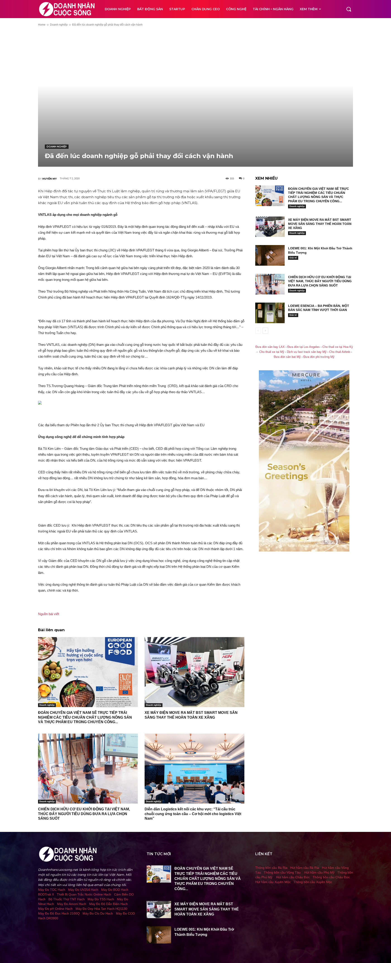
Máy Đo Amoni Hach (71, 904)
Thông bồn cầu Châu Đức (331, 877)
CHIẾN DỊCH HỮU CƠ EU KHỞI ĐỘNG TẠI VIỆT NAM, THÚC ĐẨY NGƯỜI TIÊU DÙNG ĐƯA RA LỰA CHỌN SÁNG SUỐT (84, 814)
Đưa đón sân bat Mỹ (287, 357)
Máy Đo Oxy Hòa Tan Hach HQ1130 (101, 908)
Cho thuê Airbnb (339, 352)
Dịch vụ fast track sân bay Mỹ (307, 352)
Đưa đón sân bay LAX (270, 347)
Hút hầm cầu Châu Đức (293, 877)
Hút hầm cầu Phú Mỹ (319, 872)
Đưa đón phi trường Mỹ (318, 357)
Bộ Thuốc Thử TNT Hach (66, 899)
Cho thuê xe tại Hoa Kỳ (337, 347)
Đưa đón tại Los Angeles (303, 347)
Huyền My (49, 178)
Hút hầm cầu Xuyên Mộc (273, 882)
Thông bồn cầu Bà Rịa (271, 867)
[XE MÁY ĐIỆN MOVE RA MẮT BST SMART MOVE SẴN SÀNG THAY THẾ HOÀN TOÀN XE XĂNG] (194, 672)
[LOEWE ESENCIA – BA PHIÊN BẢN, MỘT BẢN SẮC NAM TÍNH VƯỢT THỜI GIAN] (270, 313)
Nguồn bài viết (48, 614)
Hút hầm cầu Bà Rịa (304, 867)
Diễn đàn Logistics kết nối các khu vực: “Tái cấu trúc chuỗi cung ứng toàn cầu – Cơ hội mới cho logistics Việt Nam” (193, 814)
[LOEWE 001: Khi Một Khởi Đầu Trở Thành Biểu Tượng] (270, 255)
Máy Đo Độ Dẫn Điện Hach (108, 904)
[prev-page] (258, 331)
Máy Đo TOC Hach (51, 889)
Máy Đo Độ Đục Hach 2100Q (59, 913)
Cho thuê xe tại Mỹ (271, 352)
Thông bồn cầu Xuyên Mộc (312, 882)
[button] (348, 9)
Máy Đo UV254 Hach (83, 889)
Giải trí (293, 257)
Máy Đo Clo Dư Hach (98, 913)
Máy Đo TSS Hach (101, 899)
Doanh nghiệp (59, 24)
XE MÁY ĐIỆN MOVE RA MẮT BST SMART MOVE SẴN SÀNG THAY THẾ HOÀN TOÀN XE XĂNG (319, 224)
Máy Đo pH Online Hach (55, 908)
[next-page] (265, 331)
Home (41, 24)
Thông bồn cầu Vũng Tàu (282, 872)
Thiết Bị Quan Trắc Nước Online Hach (84, 894)
